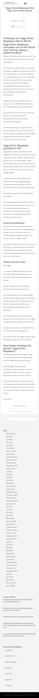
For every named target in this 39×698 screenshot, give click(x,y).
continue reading (19, 406)
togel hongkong (11, 662)
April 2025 (9, 480)
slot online (9, 680)
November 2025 (11, 460)
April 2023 (9, 551)
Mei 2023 (9, 548)
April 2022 (9, 577)
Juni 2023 (9, 545)
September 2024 (11, 501)
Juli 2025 (9, 472)
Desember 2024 (11, 492)
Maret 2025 (10, 483)
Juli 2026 (9, 437)
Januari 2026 (10, 454)
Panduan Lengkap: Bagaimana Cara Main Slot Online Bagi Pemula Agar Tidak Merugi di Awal (17, 600)
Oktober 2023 (11, 533)
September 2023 (11, 536)
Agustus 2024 (10, 504)
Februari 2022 (11, 583)
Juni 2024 (9, 510)
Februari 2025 (11, 486)
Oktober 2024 (11, 498)
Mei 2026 (9, 442)
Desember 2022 (11, 562)
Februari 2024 (11, 521)
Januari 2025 (10, 489)
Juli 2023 (9, 542)
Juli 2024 (9, 507)
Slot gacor (8, 685)
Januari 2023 (10, 559)
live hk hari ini (10, 656)
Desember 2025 (11, 457)
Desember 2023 (11, 527)
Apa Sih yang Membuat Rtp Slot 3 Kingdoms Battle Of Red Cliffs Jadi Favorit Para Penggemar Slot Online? (19, 635)
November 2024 (11, 495)
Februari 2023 (11, 556)
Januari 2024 (10, 524)
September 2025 (11, 466)
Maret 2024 (10, 518)
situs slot (8, 674)
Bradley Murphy (21, 26)
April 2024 (9, 515)
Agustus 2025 (10, 469)
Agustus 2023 (10, 539)
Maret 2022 (10, 580)
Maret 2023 (10, 554)
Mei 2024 (9, 513)
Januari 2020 (10, 586)
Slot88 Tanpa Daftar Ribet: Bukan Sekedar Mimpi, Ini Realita (18, 616)
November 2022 (11, 565)
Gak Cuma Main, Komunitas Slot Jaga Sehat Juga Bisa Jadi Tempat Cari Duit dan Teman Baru (17, 609)
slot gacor (8, 650)
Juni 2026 (9, 439)
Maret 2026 (10, 448)
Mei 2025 (9, 477)
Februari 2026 (11, 451)
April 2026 (9, 445)
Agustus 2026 (10, 434)
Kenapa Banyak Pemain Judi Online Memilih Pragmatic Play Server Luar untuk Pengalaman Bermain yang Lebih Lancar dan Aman (19, 625)
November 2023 (11, 530)
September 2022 (11, 571)
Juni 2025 (9, 475)
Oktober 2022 (11, 568)
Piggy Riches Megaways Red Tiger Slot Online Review (19, 9)
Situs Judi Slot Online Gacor (18, 411)
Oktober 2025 (11, 463)
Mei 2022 (9, 574)
